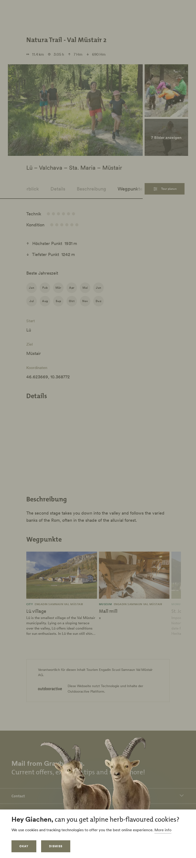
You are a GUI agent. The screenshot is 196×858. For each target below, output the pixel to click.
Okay (23, 846)
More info (162, 829)
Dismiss (55, 846)
